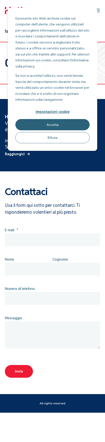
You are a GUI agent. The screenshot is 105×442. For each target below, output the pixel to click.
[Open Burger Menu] (98, 10)
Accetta (53, 124)
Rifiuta (52, 137)
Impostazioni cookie (53, 112)
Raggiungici (15, 154)
